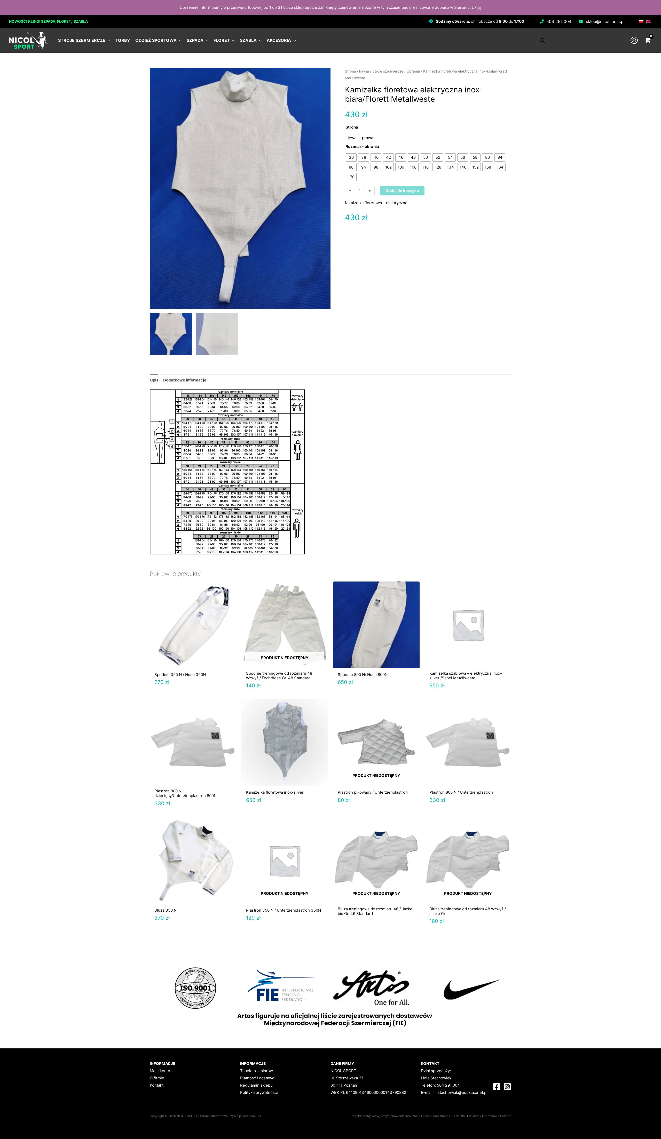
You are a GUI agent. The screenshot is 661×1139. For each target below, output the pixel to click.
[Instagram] (507, 1086)
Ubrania (413, 71)
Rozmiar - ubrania (362, 146)
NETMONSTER (460, 1116)
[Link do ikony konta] (634, 40)
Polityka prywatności (259, 1092)
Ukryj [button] (476, 7)
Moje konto (160, 1070)
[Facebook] (496, 1086)
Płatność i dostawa (257, 1078)
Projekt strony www (365, 1116)
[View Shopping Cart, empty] (647, 40)
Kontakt (156, 1085)
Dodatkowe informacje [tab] (184, 380)
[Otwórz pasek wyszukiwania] (542, 40)
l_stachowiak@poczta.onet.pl (461, 1092)
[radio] (352, 138)
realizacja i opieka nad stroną (427, 1116)
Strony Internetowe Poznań (491, 1116)
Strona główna (357, 71)
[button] (107, 40)
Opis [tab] (154, 380)
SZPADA (48, 21)
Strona (351, 127)
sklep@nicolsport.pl (605, 21)
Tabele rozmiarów (256, 1070)
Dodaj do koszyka (402, 190)
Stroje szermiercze (387, 71)
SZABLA (81, 21)
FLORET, (65, 21)
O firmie (157, 1078)
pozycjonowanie (393, 1116)
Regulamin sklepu (256, 1085)
